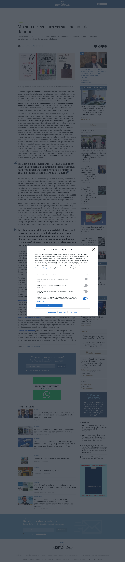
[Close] (94, 250)
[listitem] (62, 275)
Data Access (62, 312)
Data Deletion (52, 312)
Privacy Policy (73, 312)
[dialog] (62, 281)
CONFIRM (49, 305)
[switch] (85, 279)
